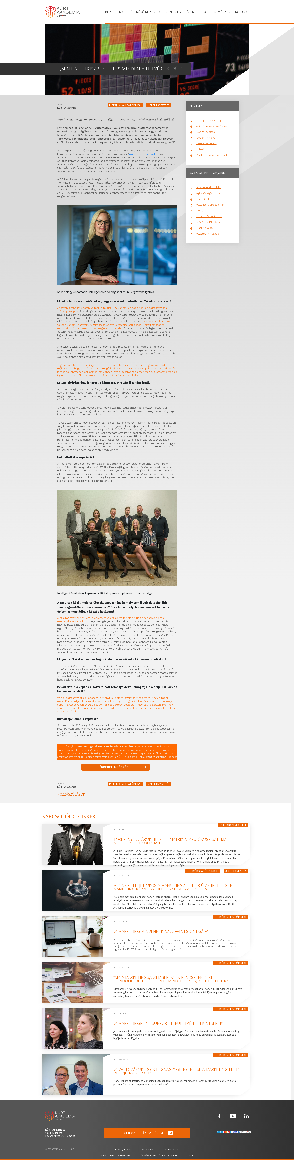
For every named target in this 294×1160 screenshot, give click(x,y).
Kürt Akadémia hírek (233, 825)
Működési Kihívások (208, 222)
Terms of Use (171, 1149)
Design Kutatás (205, 131)
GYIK (190, 1155)
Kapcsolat (147, 1149)
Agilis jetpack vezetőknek (211, 126)
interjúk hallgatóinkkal (125, 105)
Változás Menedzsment (210, 204)
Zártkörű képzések (144, 12)
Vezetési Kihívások (207, 233)
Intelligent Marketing (208, 120)
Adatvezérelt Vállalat (208, 187)
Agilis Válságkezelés (208, 193)
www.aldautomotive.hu (143, 154)
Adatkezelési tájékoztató (115, 1155)
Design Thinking (205, 137)
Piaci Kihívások (205, 228)
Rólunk (241, 12)
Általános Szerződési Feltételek (159, 1155)
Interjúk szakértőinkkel (203, 871)
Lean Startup (204, 199)
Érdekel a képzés (113, 767)
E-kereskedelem (206, 143)
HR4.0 (200, 149)
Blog (203, 12)
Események (221, 12)
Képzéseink (114, 12)
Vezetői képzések (180, 12)
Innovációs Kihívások (209, 216)
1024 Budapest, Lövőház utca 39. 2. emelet (60, 1133)
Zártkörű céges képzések (212, 155)
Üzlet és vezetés (158, 105)
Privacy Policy (123, 1149)
